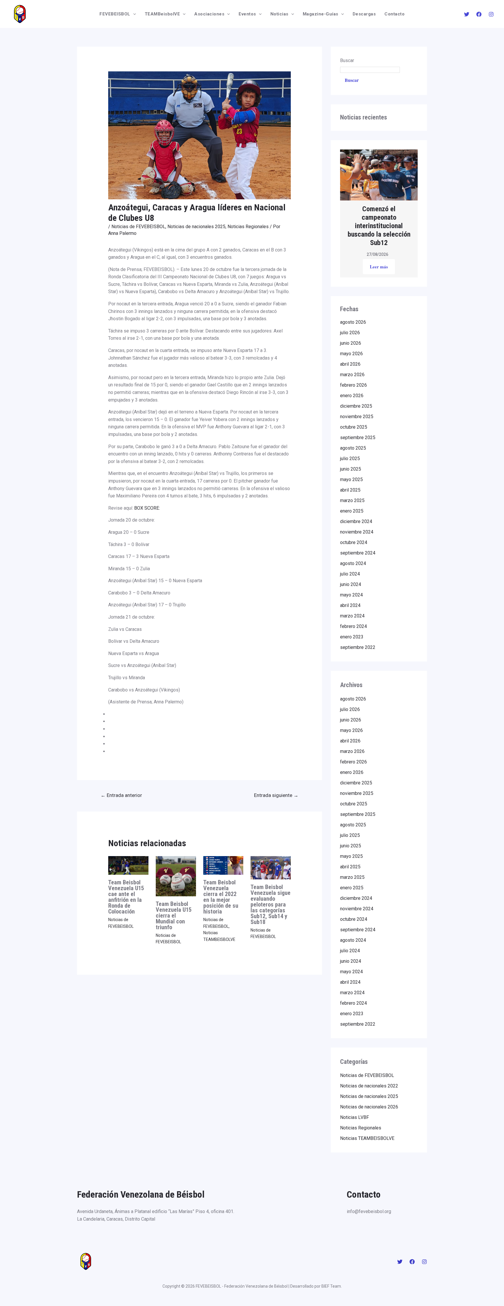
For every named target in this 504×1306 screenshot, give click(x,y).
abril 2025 (350, 490)
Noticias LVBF (354, 1117)
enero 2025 (351, 511)
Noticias (279, 14)
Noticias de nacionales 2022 (369, 1086)
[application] (133, 14)
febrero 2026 (353, 385)
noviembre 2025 (356, 416)
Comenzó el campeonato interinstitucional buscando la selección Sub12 (379, 226)
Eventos (247, 14)
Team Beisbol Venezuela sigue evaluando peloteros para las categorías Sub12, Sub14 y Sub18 (270, 904)
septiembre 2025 (357, 437)
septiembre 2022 (357, 647)
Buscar (347, 60)
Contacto (394, 14)
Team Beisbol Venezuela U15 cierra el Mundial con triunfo (174, 915)
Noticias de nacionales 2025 (196, 226)
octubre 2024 (353, 542)
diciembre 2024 (356, 521)
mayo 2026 (351, 353)
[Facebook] (479, 14)
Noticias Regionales (248, 226)
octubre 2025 (353, 427)
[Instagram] (491, 14)
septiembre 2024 (357, 553)
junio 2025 (350, 469)
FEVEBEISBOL (114, 14)
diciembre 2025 (356, 406)
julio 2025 (350, 458)
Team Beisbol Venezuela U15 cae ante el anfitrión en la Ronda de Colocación (126, 897)
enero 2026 (351, 395)
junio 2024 (350, 584)
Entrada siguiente (276, 795)
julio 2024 (350, 574)
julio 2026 (350, 332)
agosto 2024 (353, 563)
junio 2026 (350, 343)
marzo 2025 (352, 500)
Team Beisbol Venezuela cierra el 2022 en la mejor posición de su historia (220, 897)
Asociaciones (209, 14)
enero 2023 (351, 637)
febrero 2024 (353, 626)
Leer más (379, 266)
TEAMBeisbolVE (162, 14)
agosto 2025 (353, 448)
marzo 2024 (352, 616)
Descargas (364, 14)
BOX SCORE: (147, 508)
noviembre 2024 (356, 532)
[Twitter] (466, 14)
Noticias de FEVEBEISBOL (138, 226)
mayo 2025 (351, 479)
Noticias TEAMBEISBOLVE (367, 1138)
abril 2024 (350, 605)
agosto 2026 (353, 322)
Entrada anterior (121, 795)
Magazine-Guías (320, 14)
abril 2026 (350, 364)
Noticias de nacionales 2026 (369, 1107)
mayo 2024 (351, 595)
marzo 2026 (352, 374)
